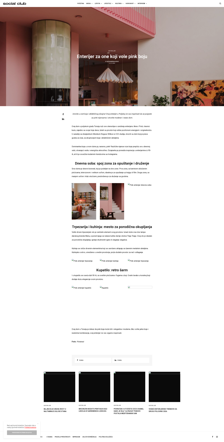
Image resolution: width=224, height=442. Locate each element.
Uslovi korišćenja (89, 437)
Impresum (76, 437)
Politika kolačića (30, 427)
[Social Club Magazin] (14, 3)
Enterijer (112, 51)
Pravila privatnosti (62, 437)
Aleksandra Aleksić (113, 61)
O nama (49, 437)
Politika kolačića (106, 437)
